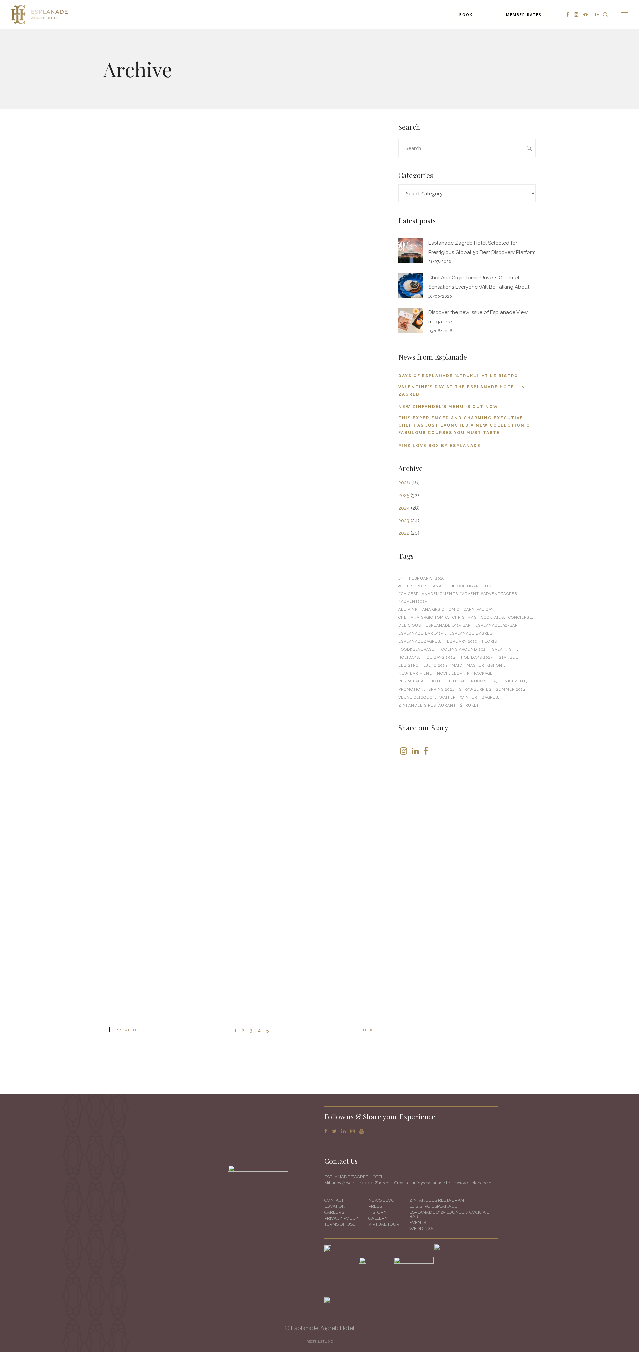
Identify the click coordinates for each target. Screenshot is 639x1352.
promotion (411, 689)
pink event (513, 681)
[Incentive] (172, 340)
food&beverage (416, 649)
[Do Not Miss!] (172, 513)
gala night (504, 649)
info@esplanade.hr (431, 1182)
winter (468, 697)
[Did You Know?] (319, 340)
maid (457, 665)
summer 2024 (510, 689)
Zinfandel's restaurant (427, 705)
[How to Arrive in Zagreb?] (319, 513)
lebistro (408, 665)
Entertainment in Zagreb (144, 928)
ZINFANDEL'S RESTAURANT (437, 1200)
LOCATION (334, 1206)
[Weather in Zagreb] (172, 685)
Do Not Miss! (123, 584)
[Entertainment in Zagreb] (172, 857)
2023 (403, 521)
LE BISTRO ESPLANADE (433, 1206)
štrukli (469, 705)
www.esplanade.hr (474, 1182)
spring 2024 (441, 689)
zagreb (490, 697)
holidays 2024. (440, 657)
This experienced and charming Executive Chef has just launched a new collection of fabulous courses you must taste (465, 425)
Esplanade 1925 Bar (448, 625)
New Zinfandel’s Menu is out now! (449, 406)
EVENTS (417, 1222)
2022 (403, 533)
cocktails (492, 617)
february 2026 (460, 641)
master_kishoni (485, 665)
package (483, 673)
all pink (408, 609)
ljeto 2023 (435, 665)
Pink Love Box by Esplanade (439, 445)
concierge (520, 617)
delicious (409, 625)
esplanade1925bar (496, 625)
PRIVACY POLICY (341, 1218)
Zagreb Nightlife (278, 755)
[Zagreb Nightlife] (319, 685)
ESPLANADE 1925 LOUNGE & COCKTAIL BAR (449, 1214)
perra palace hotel (421, 681)
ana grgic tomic (441, 609)
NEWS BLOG (381, 1200)
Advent (262, 239)
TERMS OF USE (339, 1224)
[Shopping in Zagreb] (319, 874)
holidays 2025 (477, 657)
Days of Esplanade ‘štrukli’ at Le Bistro (458, 376)
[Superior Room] (172, 157)
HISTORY (377, 1212)
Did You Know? (275, 412)
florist (491, 641)
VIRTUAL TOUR (383, 1224)
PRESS (375, 1206)
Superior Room (128, 218)
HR (596, 14)
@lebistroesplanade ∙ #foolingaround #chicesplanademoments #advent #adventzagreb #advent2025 (457, 594)
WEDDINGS (421, 1228)
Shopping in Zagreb (283, 963)
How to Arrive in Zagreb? (292, 584)
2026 (404, 483)
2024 (404, 508)
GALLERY (378, 1218)
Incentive (118, 412)
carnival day (478, 609)
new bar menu (415, 673)
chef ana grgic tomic (423, 617)
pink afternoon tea (472, 681)
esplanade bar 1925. (421, 633)
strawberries (475, 689)
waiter (447, 697)
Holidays (408, 657)
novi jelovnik (453, 673)
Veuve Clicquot (416, 697)
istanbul (508, 657)
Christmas (464, 617)
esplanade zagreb (471, 633)
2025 (403, 495)
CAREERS (334, 1212)
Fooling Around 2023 (463, 649)
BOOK (466, 14)
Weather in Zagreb (134, 754)
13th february (414, 578)
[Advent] (319, 168)
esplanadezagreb (419, 641)
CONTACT (334, 1200)
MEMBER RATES (524, 14)
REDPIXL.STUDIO (319, 1341)
